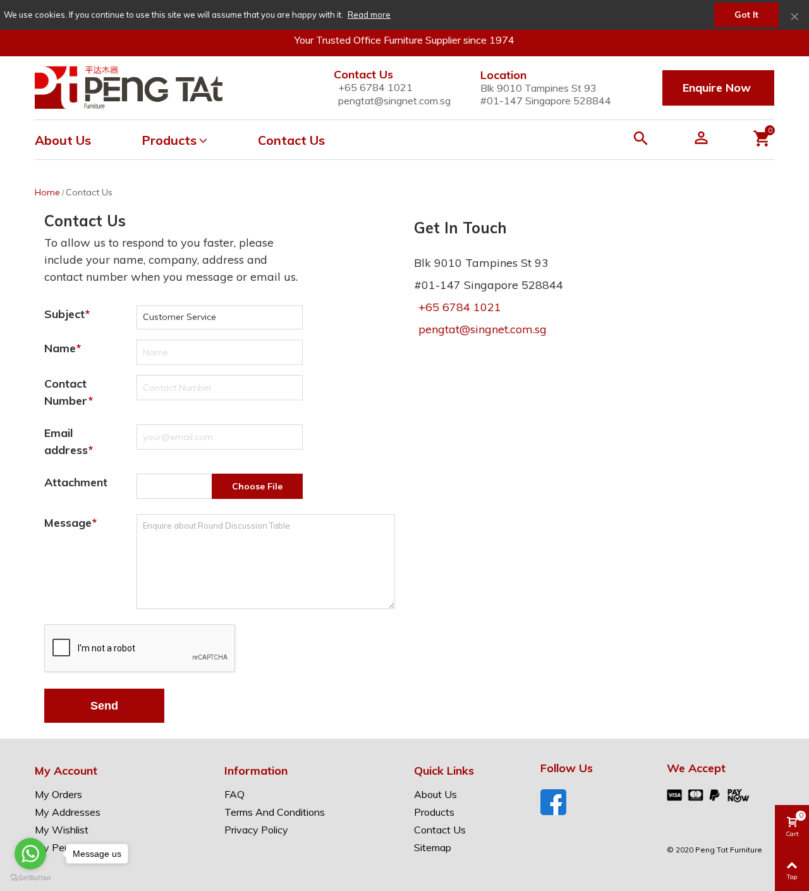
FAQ (234, 794)
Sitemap (432, 847)
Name (60, 348)
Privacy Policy (256, 829)
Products (169, 140)
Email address (66, 441)
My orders (58, 794)
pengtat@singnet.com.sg (394, 100)
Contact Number (66, 392)
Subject (64, 314)
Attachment (75, 482)
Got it (746, 14)
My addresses (67, 812)
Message (68, 522)
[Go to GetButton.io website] (30, 878)
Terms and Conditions (274, 812)
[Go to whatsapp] (30, 853)
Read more (369, 14)
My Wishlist (61, 829)
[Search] (643, 139)
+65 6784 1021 (459, 307)
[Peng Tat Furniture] (128, 88)
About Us (63, 140)
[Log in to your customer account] (685, 140)
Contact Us (291, 140)
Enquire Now (717, 87)
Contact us (440, 829)
